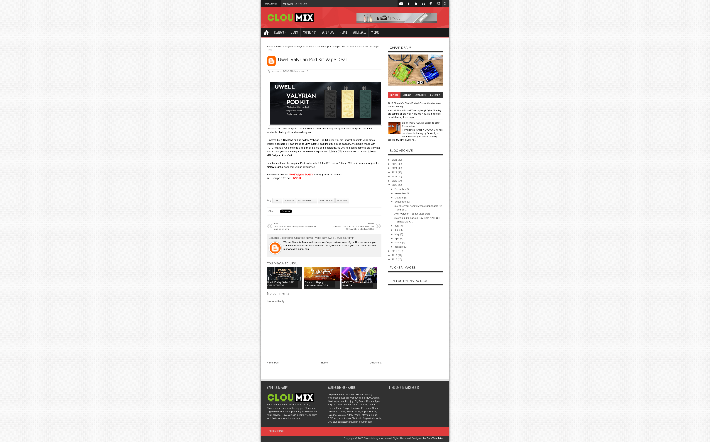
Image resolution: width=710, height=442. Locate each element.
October (399, 197)
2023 (395, 172)
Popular (394, 95)
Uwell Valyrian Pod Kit (294, 128)
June (397, 230)
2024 (395, 168)
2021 (395, 180)
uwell (277, 201)
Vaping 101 (309, 32)
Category (435, 95)
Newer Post (273, 362)
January (399, 246)
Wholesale (359, 32)
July (397, 225)
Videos (375, 32)
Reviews (279, 32)
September (401, 201)
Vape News (328, 32)
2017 (395, 259)
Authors (407, 95)
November (401, 193)
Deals (294, 32)
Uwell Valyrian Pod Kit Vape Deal (312, 59)
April (397, 238)
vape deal (342, 201)
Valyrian (289, 201)
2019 (395, 251)
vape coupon (326, 201)
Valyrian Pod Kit (307, 201)
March (398, 242)
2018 (395, 255)
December (401, 189)
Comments (420, 95)
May (397, 234)
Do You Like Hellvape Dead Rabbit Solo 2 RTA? (319, 3)
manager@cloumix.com (359, 421)
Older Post (375, 362)
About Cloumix (276, 431)
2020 (395, 184)
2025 (395, 164)
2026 (395, 159)
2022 (395, 176)
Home (266, 32)
